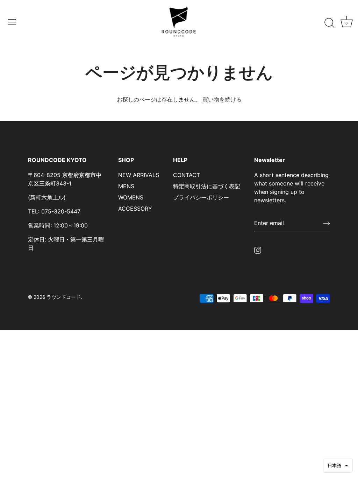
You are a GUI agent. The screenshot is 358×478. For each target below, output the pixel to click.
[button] (337, 465)
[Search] (329, 23)
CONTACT (186, 174)
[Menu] (12, 22)
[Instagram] (257, 249)
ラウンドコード (63, 297)
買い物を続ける (222, 99)
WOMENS (130, 197)
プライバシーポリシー (201, 197)
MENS (126, 186)
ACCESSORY (135, 208)
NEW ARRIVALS (138, 174)
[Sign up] (326, 223)
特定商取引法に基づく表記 (206, 186)
